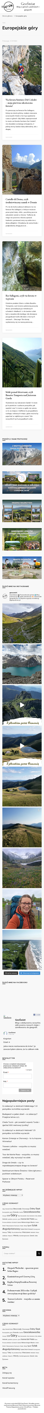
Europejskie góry (7, 1212)
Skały (25, 1225)
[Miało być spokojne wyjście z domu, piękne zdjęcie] (22, 909)
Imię (5, 1081)
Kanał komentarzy (10, 1383)
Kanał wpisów (8, 1378)
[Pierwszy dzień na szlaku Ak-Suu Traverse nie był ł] (22, 623)
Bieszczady (17, 1209)
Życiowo (5, 1239)
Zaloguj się (7, 1373)
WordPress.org (8, 1388)
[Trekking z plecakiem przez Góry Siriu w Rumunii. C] (22, 705)
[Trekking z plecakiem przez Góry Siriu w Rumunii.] (22, 746)
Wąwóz (10, 1235)
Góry (14, 1215)
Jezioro (15, 1219)
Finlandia (16, 1212)
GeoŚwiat (28, 3)
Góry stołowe (38, 1216)
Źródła (36, 1235)
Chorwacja (25, 1209)
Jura (19, 1219)
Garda (21, 1212)
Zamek (32, 1235)
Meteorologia (25, 1222)
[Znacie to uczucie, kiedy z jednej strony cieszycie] (22, 664)
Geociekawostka (31, 1211)
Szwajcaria (36, 1229)
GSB (8, 1216)
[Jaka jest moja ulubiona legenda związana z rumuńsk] (22, 786)
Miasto (32, 1222)
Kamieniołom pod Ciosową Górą (21, 1276)
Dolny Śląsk (35, 1208)
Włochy (16, 1235)
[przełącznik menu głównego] (3, 6)
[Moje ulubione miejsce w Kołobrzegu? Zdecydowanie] (22, 950)
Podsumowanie (10, 1225)
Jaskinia (10, 1219)
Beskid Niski (9, 1209)
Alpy (3, 1209)
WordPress (28, 1407)
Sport (29, 1226)
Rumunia (17, 1225)
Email (6, 1072)
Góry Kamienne (31, 1216)
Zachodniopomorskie (24, 1235)
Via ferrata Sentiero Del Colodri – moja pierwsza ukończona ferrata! (21, 102)
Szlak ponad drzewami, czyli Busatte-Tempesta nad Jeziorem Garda (21, 395)
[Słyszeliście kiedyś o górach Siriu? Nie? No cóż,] (22, 827)
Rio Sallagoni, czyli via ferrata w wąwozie (21, 297)
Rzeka (21, 1225)
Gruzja (4, 1216)
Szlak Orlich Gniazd (26, 1229)
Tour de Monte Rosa (17, 1232)
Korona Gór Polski (27, 1219)
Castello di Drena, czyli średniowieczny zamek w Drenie (21, 201)
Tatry (9, 1232)
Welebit (32, 1232)
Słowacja (4, 1232)
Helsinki (4, 1219)
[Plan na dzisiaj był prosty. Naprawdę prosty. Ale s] (22, 868)
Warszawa (26, 1232)
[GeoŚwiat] (7, 1017)
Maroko (19, 1222)
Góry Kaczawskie (22, 1216)
